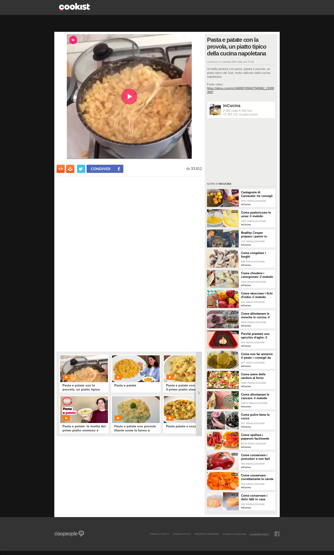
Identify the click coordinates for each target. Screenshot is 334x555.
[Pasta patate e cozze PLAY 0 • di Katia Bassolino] (188, 409)
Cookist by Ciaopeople (234, 534)
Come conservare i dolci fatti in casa (254, 497)
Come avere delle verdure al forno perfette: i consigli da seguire (256, 376)
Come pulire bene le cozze (255, 416)
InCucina (231, 105)
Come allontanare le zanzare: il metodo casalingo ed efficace (256, 396)
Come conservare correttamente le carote (257, 477)
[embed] (61, 169)
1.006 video (230, 110)
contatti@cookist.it (259, 534)
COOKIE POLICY (182, 534)
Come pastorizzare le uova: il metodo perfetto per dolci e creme (256, 214)
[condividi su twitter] (81, 169)
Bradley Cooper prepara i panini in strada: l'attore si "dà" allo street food (256, 234)
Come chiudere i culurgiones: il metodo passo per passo (257, 275)
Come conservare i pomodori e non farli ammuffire (255, 457)
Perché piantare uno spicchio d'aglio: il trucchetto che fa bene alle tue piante (256, 335)
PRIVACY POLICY (159, 534)
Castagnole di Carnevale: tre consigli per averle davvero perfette (257, 194)
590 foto (247, 110)
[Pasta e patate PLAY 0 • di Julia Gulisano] (136, 368)
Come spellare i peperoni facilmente (255, 436)
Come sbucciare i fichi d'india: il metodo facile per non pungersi (257, 295)
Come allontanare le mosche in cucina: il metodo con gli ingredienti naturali (255, 315)
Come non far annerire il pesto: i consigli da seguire (257, 356)
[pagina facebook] (276, 533)
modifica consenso (206, 534)
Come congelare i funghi (253, 254)
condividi (100, 169)
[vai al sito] (74, 10)
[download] (70, 169)
